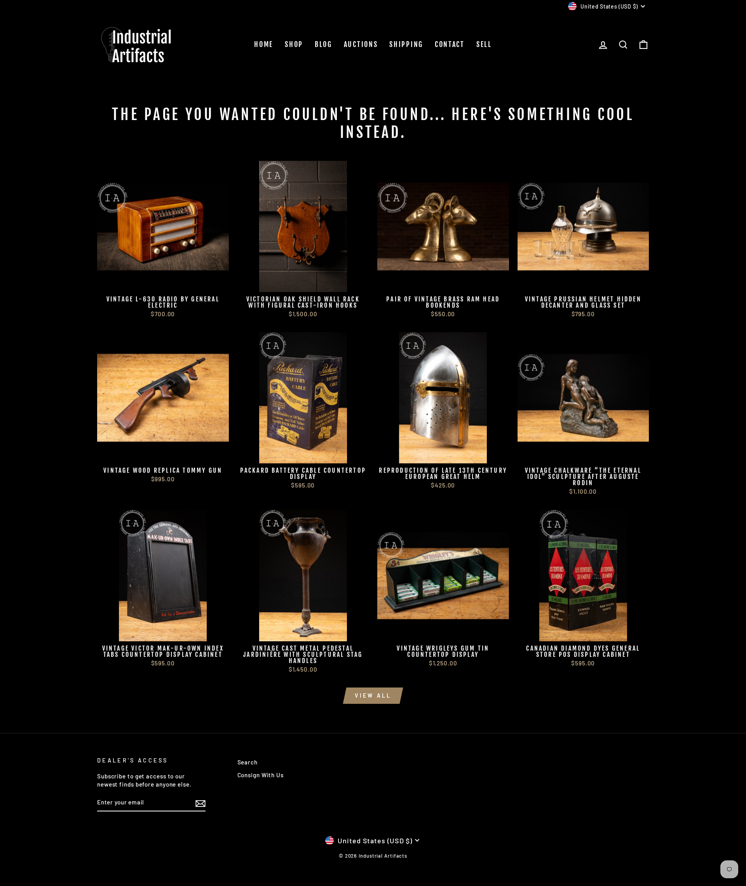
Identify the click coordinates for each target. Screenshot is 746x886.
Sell (484, 44)
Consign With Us (260, 774)
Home (263, 44)
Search (247, 762)
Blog (323, 44)
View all (373, 695)
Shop (294, 44)
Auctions (361, 44)
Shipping (406, 44)
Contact (450, 44)
